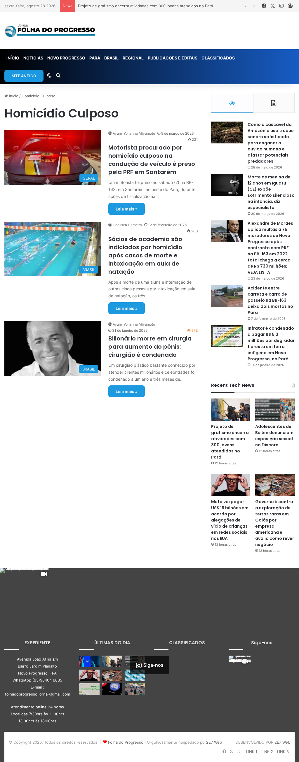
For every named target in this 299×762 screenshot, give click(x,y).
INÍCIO (12, 57)
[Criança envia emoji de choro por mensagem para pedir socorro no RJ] (89, 689)
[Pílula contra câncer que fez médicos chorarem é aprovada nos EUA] (135, 675)
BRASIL (111, 57)
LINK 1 (251, 751)
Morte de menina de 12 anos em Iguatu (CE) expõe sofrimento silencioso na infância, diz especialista (271, 192)
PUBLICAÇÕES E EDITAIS (172, 57)
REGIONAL (133, 57)
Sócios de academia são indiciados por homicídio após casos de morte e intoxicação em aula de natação (145, 255)
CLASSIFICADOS (218, 57)
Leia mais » (127, 208)
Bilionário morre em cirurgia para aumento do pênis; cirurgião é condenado (150, 346)
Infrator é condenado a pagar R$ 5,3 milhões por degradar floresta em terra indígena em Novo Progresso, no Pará (271, 343)
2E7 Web (214, 742)
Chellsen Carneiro (127, 225)
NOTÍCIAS (33, 57)
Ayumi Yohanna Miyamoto (134, 133)
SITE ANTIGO (24, 75)
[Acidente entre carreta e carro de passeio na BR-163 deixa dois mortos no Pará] (227, 296)
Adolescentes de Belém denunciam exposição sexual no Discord (274, 436)
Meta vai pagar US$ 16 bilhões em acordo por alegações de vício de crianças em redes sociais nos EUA (229, 520)
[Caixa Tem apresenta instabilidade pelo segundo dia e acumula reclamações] (89, 661)
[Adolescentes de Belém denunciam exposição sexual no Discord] (275, 409)
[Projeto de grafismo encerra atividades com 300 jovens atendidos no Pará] (231, 409)
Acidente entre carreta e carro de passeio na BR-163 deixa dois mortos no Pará (270, 300)
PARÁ (94, 57)
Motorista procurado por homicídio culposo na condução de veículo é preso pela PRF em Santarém (151, 159)
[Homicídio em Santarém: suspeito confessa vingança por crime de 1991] (135, 689)
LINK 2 (267, 751)
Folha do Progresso (125, 742)
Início (13, 96)
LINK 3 (283, 751)
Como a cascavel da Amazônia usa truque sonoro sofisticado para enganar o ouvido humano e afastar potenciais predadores (271, 143)
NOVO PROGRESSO (66, 57)
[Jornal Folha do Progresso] (49, 31)
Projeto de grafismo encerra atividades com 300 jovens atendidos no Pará (145, 5)
